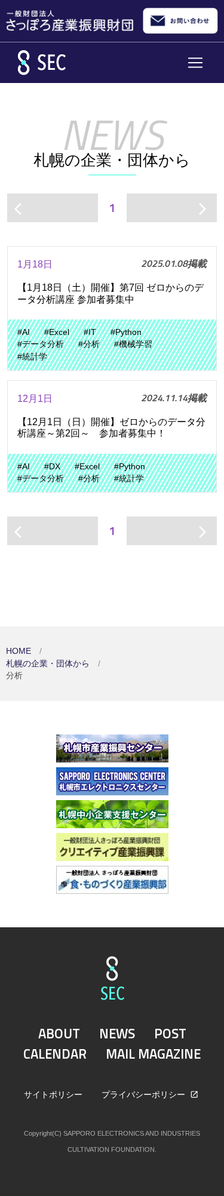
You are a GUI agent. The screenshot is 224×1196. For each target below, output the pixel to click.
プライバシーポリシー (145, 1094)
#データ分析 (40, 344)
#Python (126, 332)
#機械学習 (133, 344)
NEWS (117, 1033)
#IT (90, 332)
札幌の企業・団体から (49, 663)
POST (170, 1033)
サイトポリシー (53, 1094)
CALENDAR (55, 1054)
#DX (52, 466)
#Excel (56, 332)
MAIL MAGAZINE (153, 1054)
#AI (23, 332)
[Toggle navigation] (195, 63)
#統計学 (32, 356)
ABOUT (59, 1033)
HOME (19, 651)
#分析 (89, 344)
